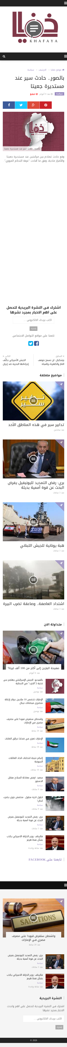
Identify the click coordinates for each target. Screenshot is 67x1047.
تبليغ (33, 94)
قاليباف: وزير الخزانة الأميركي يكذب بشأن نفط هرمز (25, 838)
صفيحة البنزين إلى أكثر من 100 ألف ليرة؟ (33, 668)
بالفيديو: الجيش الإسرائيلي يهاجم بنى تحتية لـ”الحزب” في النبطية (23, 682)
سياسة (30, 70)
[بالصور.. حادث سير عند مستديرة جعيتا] (33, 131)
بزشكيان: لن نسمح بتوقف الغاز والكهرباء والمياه (51, 362)
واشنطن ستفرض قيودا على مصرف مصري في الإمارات (25, 721)
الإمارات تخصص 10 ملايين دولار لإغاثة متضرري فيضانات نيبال (24, 701)
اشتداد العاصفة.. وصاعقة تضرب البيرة (33, 603)
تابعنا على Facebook (45, 859)
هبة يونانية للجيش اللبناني (42, 545)
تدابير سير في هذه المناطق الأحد (36, 424)
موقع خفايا (56, 70)
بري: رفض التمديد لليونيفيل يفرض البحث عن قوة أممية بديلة (36, 485)
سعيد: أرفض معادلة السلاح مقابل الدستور (25, 779)
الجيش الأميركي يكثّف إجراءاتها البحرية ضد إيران (16, 362)
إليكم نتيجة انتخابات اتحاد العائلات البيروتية (26, 760)
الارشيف (42, 70)
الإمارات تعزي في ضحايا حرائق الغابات (24, 738)
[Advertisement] (33, 201)
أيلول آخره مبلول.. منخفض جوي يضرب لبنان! (23, 799)
